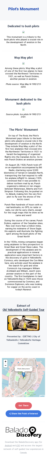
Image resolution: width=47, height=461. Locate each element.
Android (8, 445)
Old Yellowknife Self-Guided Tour (24, 309)
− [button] (5, 365)
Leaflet (42, 396)
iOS (17, 445)
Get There (23, 405)
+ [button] (5, 361)
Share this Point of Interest (24, 413)
